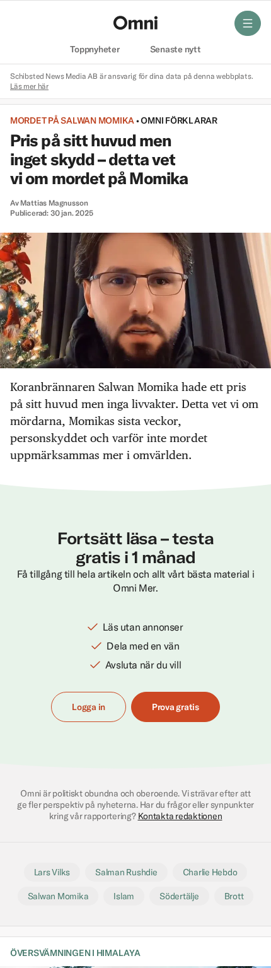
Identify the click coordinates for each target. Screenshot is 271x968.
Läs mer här (29, 86)
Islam (123, 896)
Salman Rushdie (126, 872)
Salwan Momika (58, 896)
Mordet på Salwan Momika (72, 120)
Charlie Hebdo (210, 872)
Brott (234, 896)
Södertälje (179, 896)
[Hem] (135, 23)
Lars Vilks (52, 872)
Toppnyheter (94, 50)
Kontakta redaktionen (180, 816)
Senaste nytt (175, 50)
